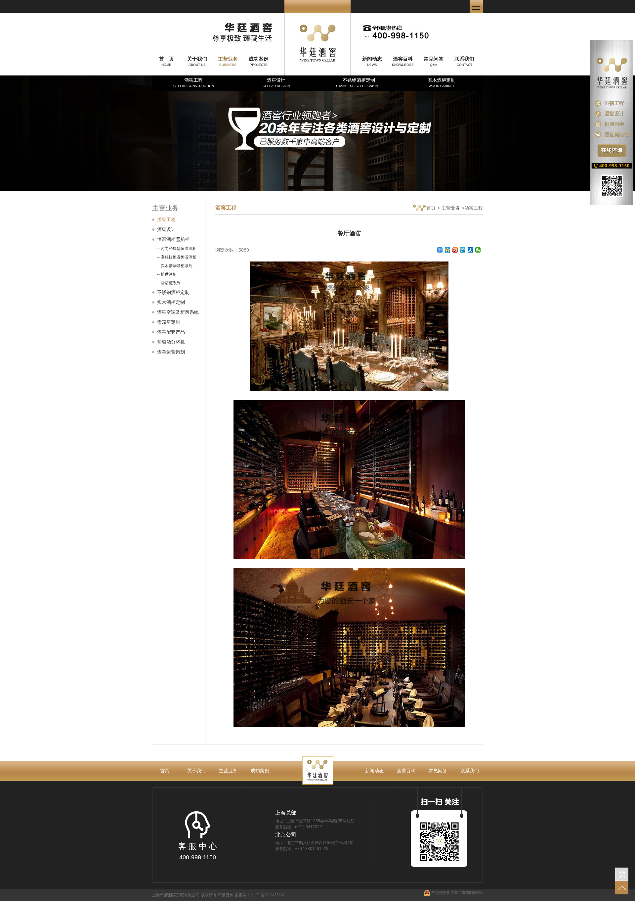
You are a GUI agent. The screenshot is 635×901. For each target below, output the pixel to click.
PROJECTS (259, 61)
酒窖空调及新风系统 (178, 312)
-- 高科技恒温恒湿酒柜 (176, 257)
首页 (431, 208)
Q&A (434, 61)
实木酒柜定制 (441, 82)
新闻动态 (374, 770)
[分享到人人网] (470, 250)
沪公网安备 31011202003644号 (456, 892)
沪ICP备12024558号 (267, 895)
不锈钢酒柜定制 (359, 82)
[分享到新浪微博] (455, 250)
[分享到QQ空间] (447, 250)
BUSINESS (228, 61)
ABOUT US (197, 61)
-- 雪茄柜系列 (169, 283)
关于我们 (196, 770)
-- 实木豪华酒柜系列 (174, 265)
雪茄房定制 (168, 322)
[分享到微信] (478, 250)
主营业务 (451, 208)
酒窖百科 (406, 770)
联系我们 (469, 770)
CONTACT (464, 61)
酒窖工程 (193, 82)
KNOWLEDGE (403, 61)
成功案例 (260, 770)
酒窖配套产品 (171, 332)
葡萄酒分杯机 (171, 342)
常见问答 (438, 770)
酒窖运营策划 (171, 352)
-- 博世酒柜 (167, 274)
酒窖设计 (276, 82)
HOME (166, 61)
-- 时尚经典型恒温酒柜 (176, 248)
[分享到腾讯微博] (463, 250)
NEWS (372, 61)
